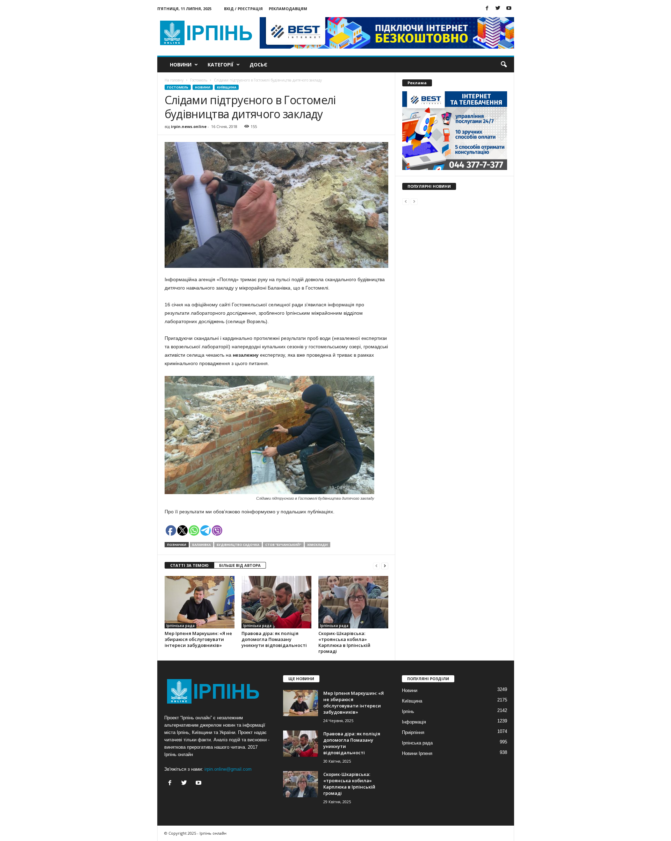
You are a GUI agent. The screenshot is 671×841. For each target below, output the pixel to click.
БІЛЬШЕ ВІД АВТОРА (240, 565)
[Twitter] (498, 8)
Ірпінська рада (180, 625)
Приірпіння (413, 732)
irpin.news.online (189, 126)
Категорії (220, 64)
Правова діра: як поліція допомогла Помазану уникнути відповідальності (274, 639)
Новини (181, 64)
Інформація (414, 722)
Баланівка (201, 544)
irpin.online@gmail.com (228, 769)
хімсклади (317, 544)
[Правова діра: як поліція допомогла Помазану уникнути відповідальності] (276, 602)
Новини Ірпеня (417, 753)
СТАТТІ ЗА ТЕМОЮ (189, 565)
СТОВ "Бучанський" (283, 544)
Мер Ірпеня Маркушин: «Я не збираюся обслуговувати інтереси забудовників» (198, 639)
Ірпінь (408, 711)
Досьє (258, 64)
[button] (503, 64)
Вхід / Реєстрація (243, 8)
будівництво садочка (238, 544)
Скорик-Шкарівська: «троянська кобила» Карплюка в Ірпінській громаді (344, 642)
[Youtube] (509, 8)
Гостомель (177, 87)
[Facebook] (487, 8)
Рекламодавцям (288, 8)
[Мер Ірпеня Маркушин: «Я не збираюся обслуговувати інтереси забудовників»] (200, 602)
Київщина (226, 87)
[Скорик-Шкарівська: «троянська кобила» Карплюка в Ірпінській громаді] (353, 602)
